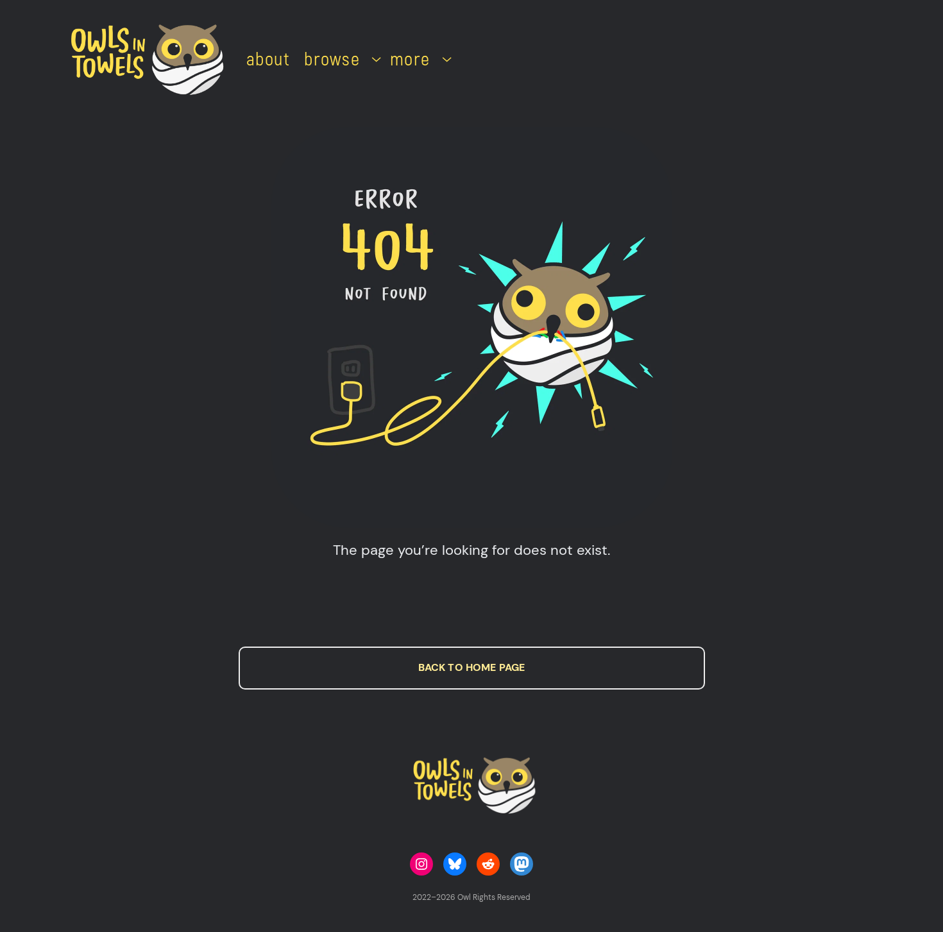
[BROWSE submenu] (376, 58)
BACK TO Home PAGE (471, 667)
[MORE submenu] (446, 58)
